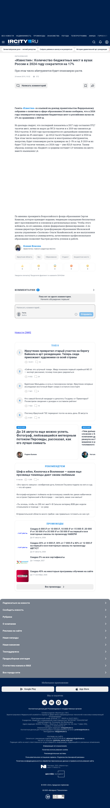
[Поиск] (94, 42)
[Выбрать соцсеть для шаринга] (92, 85)
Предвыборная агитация (16, 658)
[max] (58, 702)
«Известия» (28, 108)
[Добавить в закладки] (85, 85)
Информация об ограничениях (55, 746)
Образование (51, 257)
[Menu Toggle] (3, 42)
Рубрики (7, 617)
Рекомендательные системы (55, 753)
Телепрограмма (79, 36)
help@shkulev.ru (61, 732)
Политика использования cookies (55, 750)
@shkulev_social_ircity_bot (62, 740)
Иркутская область (24, 257)
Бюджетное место (81, 257)
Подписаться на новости (16, 603)
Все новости (8, 36)
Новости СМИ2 (23, 332)
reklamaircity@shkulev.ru (75, 738)
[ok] (65, 702)
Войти (24, 315)
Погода (65, 36)
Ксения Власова (32, 246)
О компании (9, 623)
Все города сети (11, 672)
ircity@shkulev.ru (67, 728)
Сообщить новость (13, 610)
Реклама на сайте (12, 630)
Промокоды (39, 36)
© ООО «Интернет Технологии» (55, 790)
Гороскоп (102, 36)
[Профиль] (107, 42)
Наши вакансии (11, 644)
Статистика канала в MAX (17, 665)
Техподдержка (11, 651)
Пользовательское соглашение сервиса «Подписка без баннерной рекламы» (55, 757)
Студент (65, 257)
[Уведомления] (100, 42)
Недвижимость (23, 36)
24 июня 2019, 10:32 (22, 77)
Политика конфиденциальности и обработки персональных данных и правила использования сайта (55, 761)
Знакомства (53, 36)
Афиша (92, 36)
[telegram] (44, 702)
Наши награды (11, 637)
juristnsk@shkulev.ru (81, 730)
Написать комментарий (34, 85)
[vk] (51, 702)
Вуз (39, 257)
